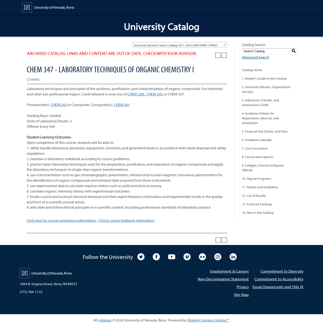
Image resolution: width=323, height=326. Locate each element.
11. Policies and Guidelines (260, 187)
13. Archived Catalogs (257, 204)
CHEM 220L (136, 94)
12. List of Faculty (254, 195)
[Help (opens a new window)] (224, 55)
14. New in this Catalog (258, 212)
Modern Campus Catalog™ (208, 320)
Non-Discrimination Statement (223, 278)
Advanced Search (255, 57)
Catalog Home (252, 70)
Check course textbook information (127, 220)
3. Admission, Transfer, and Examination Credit (260, 102)
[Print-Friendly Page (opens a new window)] (218, 55)
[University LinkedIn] (233, 256)
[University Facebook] (157, 256)
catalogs (105, 320)
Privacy (243, 286)
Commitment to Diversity (282, 271)
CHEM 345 (154, 94)
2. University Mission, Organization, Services (266, 89)
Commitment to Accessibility (278, 278)
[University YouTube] (172, 256)
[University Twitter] (141, 256)
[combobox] (179, 45)
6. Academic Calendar (257, 140)
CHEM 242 (59, 104)
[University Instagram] (218, 256)
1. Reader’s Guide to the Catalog (264, 78)
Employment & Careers (229, 271)
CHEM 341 (122, 104)
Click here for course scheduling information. (62, 220)
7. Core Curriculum (255, 148)
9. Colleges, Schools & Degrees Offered (263, 167)
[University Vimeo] (187, 256)
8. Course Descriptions (257, 157)
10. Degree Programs (256, 178)
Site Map (241, 294)
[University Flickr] (203, 256)
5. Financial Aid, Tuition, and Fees (265, 131)
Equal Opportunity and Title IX (278, 286)
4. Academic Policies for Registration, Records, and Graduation (260, 118)
